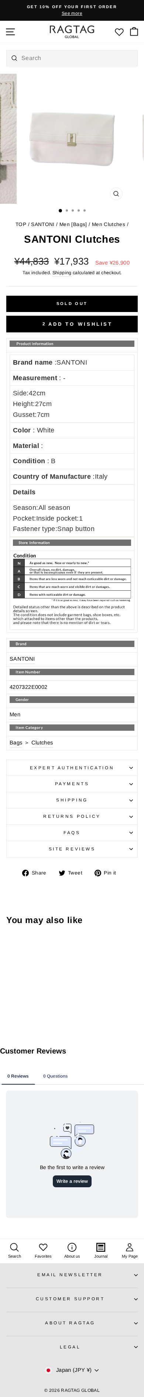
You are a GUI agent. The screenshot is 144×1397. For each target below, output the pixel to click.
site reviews (72, 848)
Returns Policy (71, 816)
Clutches (42, 743)
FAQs (72, 832)
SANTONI (43, 224)
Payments (72, 783)
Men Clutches (108, 224)
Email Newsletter (70, 1274)
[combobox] (72, 58)
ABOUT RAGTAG (70, 1322)
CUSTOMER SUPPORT (70, 1298)
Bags (16, 743)
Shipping (62, 272)
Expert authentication (72, 767)
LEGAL (70, 1346)
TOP (21, 224)
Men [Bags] (73, 224)
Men (15, 714)
